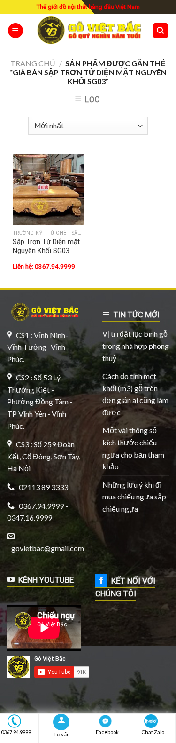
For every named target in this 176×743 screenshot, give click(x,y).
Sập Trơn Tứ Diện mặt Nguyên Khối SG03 (46, 246)
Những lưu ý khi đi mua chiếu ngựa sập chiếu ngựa (134, 496)
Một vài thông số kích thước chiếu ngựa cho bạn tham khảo (133, 448)
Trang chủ (32, 63)
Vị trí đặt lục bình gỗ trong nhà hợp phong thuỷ (135, 345)
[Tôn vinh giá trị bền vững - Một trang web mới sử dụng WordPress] (88, 30)
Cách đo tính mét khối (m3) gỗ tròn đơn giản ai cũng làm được (135, 394)
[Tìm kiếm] (160, 31)
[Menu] (15, 31)
